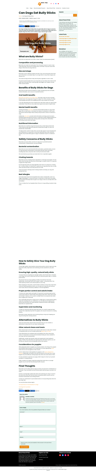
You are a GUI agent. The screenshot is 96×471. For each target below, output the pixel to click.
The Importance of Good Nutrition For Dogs (28, 384)
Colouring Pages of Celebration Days (68, 38)
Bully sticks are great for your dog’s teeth (28, 97)
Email (21, 432)
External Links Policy (74, 465)
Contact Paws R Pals (43, 457)
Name (21, 426)
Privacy (57, 465)
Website (21, 437)
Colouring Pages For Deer (65, 42)
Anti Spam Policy (67, 465)
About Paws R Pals (43, 455)
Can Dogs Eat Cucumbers (24, 387)
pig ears (43, 331)
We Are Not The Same (64, 36)
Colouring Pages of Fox (64, 44)
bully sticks (30, 109)
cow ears (49, 331)
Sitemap (41, 459)
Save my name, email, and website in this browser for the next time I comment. (36, 443)
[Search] (75, 15)
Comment (22, 412)
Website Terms (61, 465)
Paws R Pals (24, 465)
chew (52, 348)
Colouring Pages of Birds (65, 40)
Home (20, 16)
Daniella (42, 402)
